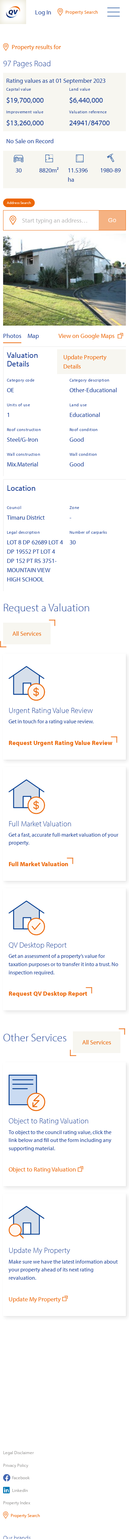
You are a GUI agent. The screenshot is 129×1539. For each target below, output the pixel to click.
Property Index (16, 1502)
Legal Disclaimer (18, 1452)
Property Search (25, 1515)
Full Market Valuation (38, 864)
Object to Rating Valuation (42, 1169)
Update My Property (35, 1299)
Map (33, 336)
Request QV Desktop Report (48, 993)
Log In (43, 12)
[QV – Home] (13, 12)
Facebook (21, 1477)
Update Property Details (84, 361)
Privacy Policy (15, 1465)
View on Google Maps (87, 336)
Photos (12, 336)
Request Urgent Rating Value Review (60, 743)
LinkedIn (20, 1490)
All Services (26, 633)
